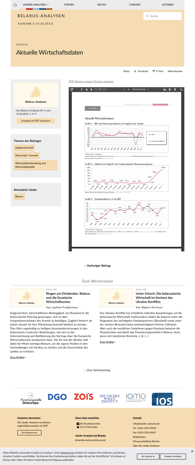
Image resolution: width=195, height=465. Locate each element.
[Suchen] (147, 16)
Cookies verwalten (172, 456)
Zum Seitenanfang (98, 370)
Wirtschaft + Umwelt (26, 155)
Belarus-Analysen (41, 16)
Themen (69, 5)
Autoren (168, 5)
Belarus (19, 196)
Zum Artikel (17, 357)
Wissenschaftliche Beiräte (146, 441)
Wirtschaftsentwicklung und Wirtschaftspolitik (30, 165)
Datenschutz (67, 453)
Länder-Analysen (34, 5)
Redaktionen (139, 437)
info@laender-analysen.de (146, 424)
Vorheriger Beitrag (98, 265)
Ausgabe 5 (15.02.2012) (35, 24)
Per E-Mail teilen (89, 427)
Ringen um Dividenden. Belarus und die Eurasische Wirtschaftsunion (68, 297)
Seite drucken (175, 71)
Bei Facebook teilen (90, 424)
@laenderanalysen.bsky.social (90, 440)
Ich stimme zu (148, 456)
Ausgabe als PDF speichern (35, 121)
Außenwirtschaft (24, 148)
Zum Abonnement (29, 433)
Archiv (101, 5)
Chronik (134, 5)
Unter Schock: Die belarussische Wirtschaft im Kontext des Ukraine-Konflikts (158, 297)
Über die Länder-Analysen (146, 446)
